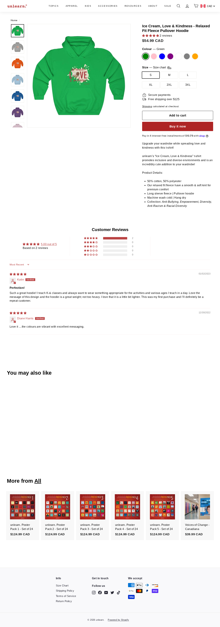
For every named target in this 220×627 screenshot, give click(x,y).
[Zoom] (78, 75)
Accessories (108, 6)
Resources (133, 6)
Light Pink (153, 56)
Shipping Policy (65, 590)
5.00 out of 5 (49, 244)
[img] (18, 274)
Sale (167, 6)
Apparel (72, 6)
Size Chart (62, 585)
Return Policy (64, 601)
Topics (54, 6)
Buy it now (177, 126)
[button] (151, 35)
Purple (170, 56)
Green (145, 56)
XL (151, 84)
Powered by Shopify (118, 620)
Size (154, 67)
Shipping (147, 106)
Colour (153, 49)
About (152, 6)
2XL (169, 84)
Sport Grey (186, 56)
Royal (178, 56)
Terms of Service (66, 596)
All (37, 481)
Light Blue (162, 56)
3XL (187, 84)
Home (14, 20)
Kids (88, 6)
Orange (195, 56)
